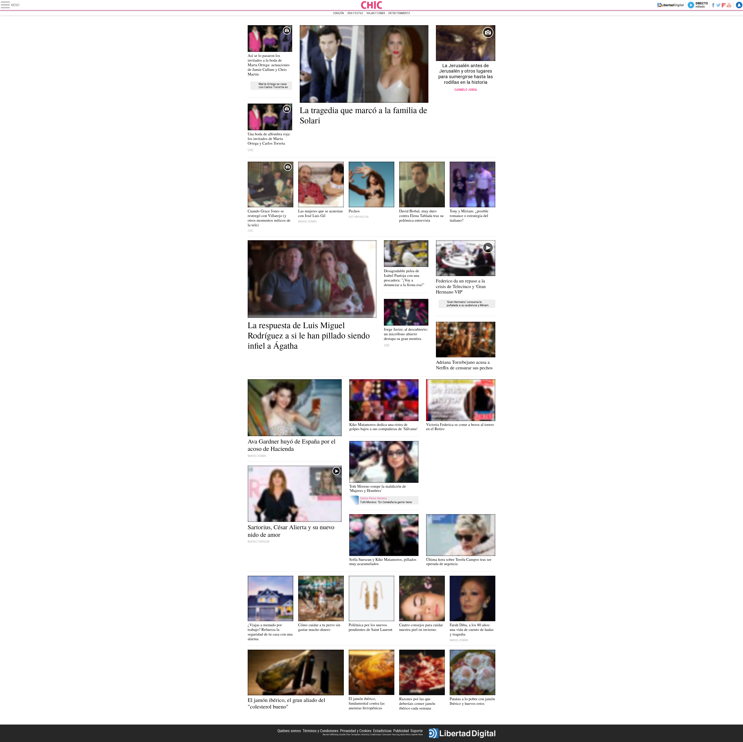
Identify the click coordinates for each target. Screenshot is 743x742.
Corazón (338, 13)
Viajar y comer (375, 13)
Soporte (416, 730)
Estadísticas (382, 730)
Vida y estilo (355, 13)
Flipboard (724, 5)
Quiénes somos (289, 730)
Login (739, 5)
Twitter (718, 5)
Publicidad (401, 730)
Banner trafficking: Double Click (336, 734)
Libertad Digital (462, 733)
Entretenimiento (399, 13)
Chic (371, 5)
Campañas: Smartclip (360, 734)
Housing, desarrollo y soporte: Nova (407, 734)
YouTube (729, 5)
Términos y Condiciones (320, 730)
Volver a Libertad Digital (670, 5)
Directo (702, 5)
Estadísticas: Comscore (380, 734)
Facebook (713, 5)
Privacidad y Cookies (356, 730)
